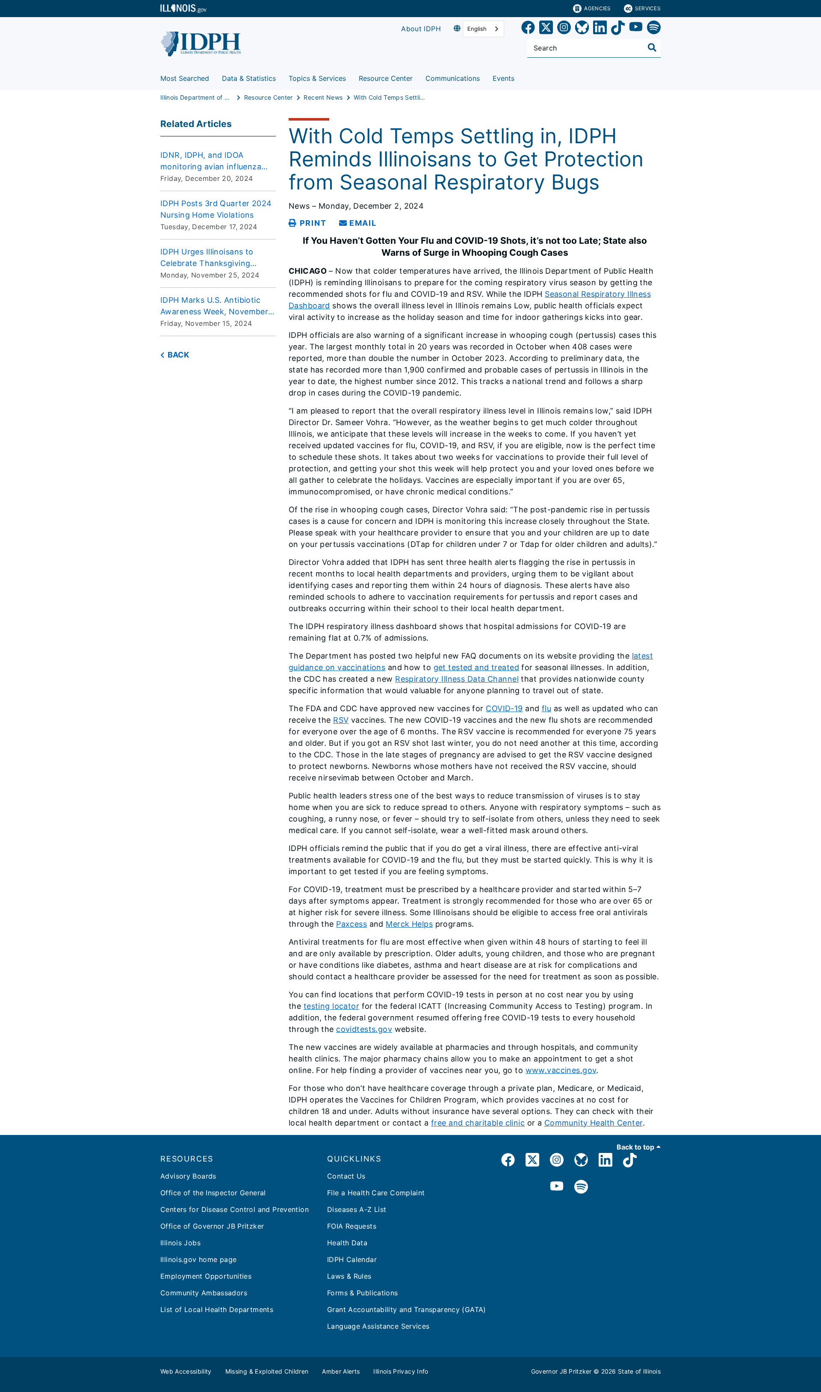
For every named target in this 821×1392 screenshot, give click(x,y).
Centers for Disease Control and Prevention (234, 1209)
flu (546, 708)
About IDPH (421, 28)
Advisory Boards (188, 1176)
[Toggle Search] (652, 47)
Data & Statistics (249, 78)
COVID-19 (504, 708)
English (477, 28)
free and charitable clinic (478, 1122)
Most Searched (184, 78)
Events (503, 78)
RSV (340, 719)
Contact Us (346, 1176)
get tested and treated (476, 667)
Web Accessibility (186, 1371)
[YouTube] (636, 29)
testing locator (331, 1006)
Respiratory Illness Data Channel (457, 678)
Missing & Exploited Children (267, 1371)
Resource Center (386, 78)
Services (648, 8)
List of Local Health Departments (216, 1309)
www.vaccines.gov (561, 1070)
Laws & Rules (349, 1276)
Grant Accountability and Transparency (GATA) (406, 1309)
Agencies (597, 8)
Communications (452, 78)
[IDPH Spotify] (581, 1187)
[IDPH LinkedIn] (605, 1161)
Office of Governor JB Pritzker (212, 1226)
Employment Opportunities (205, 1276)
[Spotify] (654, 29)
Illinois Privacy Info (400, 1371)
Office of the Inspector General (213, 1192)
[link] (528, 29)
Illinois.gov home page (198, 1259)
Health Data (347, 1242)
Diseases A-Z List (356, 1209)
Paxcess (351, 923)
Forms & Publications (362, 1293)
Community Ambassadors (203, 1293)
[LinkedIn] (600, 29)
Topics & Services (317, 78)
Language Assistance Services (378, 1326)
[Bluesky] (582, 29)
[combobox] (483, 29)
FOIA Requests (351, 1226)
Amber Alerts (341, 1371)
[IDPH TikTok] (630, 1161)
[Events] (520, 77)
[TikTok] (618, 29)
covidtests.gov (364, 1029)
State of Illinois (639, 1371)
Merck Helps (409, 923)
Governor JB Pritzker (561, 1371)
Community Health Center (593, 1122)
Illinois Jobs (180, 1242)
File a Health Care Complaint (376, 1192)
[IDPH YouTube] (557, 1187)
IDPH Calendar (352, 1259)
